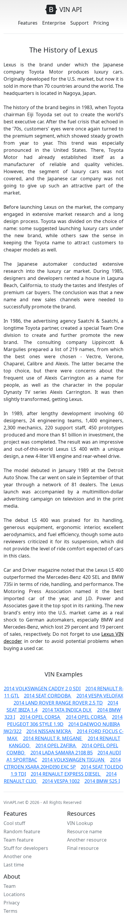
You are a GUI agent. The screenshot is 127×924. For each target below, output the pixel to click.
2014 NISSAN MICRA (49, 731)
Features (28, 23)
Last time (14, 864)
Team (10, 886)
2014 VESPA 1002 (61, 781)
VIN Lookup (80, 823)
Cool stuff (14, 823)
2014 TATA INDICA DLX (67, 710)
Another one (18, 856)
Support (79, 23)
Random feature (22, 831)
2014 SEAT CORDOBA (48, 695)
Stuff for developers (26, 848)
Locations (14, 894)
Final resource (83, 848)
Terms (10, 911)
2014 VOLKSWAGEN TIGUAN (73, 759)
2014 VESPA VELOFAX (99, 695)
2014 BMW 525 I (102, 781)
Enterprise (54, 23)
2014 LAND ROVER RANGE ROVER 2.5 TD (58, 703)
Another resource (87, 840)
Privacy (11, 902)
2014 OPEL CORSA (40, 717)
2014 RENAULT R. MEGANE (53, 738)
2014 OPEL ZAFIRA (56, 745)
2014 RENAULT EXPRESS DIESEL (66, 774)
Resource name (84, 831)
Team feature (18, 840)
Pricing (101, 23)
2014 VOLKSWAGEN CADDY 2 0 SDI (42, 688)
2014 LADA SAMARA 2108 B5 (61, 752)
